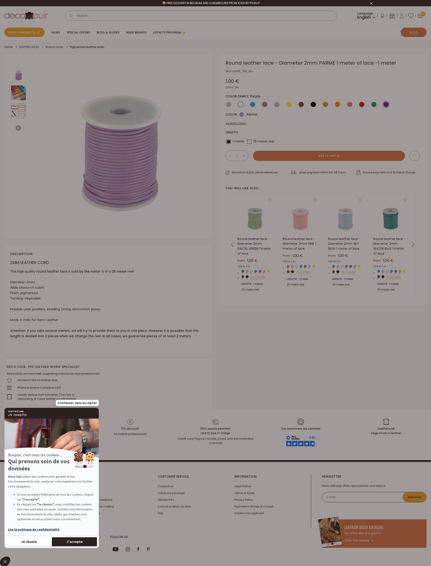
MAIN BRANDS (136, 32)
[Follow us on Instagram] (128, 549)
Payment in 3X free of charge (253, 506)
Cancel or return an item (174, 506)
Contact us (165, 486)
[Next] (18, 128)
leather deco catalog (364, 527)
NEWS (55, 32)
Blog (413, 32)
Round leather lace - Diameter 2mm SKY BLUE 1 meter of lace (344, 244)
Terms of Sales (244, 493)
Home (8, 47)
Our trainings (90, 486)
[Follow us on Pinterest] (148, 549)
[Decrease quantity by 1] (228, 156)
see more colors (236, 123)
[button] (382, 16)
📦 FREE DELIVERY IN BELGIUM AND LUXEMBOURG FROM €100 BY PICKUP (211, 3)
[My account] (402, 15)
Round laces (54, 47)
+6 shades (257, 277)
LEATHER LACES (29, 47)
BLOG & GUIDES (108, 32)
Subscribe (414, 497)
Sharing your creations (96, 500)
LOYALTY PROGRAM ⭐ (169, 32)
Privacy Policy (243, 500)
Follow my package (171, 493)
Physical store (90, 513)
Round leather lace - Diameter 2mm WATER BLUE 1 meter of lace (389, 246)
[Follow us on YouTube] (116, 549)
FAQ (160, 513)
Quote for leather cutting (97, 506)
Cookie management (249, 513)
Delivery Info (166, 500)
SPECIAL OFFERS (78, 32)
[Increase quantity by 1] (245, 156)
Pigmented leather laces (87, 47)
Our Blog (87, 493)
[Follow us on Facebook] (138, 549)
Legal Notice (242, 486)
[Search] (71, 15)
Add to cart (327, 155)
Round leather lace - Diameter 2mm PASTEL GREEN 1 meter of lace (254, 246)
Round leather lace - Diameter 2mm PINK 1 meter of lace (299, 244)
